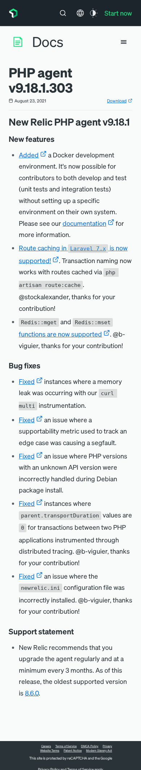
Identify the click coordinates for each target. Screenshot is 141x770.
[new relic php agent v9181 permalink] (133, 121)
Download (117, 100)
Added (29, 155)
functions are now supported (60, 334)
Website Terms (49, 750)
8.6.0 (32, 693)
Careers (46, 746)
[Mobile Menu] (123, 42)
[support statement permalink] (77, 631)
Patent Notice (73, 750)
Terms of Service (66, 746)
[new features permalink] (58, 139)
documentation (84, 223)
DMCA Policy (89, 746)
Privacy (107, 746)
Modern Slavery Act (99, 750)
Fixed (27, 381)
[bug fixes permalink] (44, 365)
